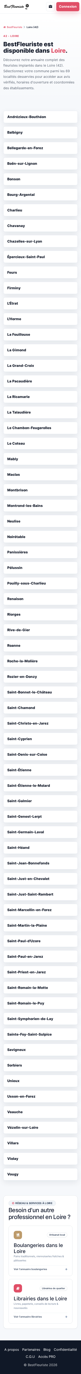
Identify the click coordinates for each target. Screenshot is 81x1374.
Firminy (14, 288)
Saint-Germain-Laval (25, 832)
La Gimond (16, 350)
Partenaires (31, 1349)
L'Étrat (12, 303)
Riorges (14, 614)
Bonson (13, 179)
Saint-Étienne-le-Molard (28, 785)
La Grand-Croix (20, 366)
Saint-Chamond (21, 708)
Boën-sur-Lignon (22, 163)
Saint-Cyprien (19, 739)
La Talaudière (19, 412)
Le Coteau (16, 443)
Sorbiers (14, 1065)
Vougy (12, 1174)
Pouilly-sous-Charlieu (26, 583)
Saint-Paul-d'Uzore (23, 941)
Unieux (13, 1081)
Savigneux (16, 1050)
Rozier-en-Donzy (22, 677)
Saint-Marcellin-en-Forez (29, 910)
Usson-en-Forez (21, 1096)
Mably (12, 459)
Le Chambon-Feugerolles (29, 428)
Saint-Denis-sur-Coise (27, 754)
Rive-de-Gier (18, 630)
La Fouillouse (18, 334)
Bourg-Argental (21, 195)
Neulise (13, 521)
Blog (46, 1349)
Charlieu (14, 210)
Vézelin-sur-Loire (22, 1127)
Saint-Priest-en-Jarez (26, 972)
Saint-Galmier (19, 801)
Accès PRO (46, 1356)
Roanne (13, 645)
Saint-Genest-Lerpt (24, 816)
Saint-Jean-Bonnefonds (28, 863)
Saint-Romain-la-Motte (27, 988)
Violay (12, 1159)
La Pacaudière (19, 381)
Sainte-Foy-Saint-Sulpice (29, 1034)
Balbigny (15, 132)
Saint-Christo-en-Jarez (28, 723)
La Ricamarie (18, 397)
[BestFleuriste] (19, 7)
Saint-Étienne (19, 770)
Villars (13, 1143)
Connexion (68, 6)
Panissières (17, 552)
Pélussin (14, 568)
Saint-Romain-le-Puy (25, 1003)
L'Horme (14, 319)
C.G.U (30, 1356)
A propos (11, 1349)
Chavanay (16, 226)
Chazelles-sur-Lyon (24, 241)
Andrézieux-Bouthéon (26, 117)
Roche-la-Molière (22, 661)
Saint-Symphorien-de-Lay (30, 1019)
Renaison (15, 599)
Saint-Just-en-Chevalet (28, 879)
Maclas (13, 474)
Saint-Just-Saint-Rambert (30, 894)
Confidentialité (65, 1349)
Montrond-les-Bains (25, 506)
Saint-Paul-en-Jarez (25, 956)
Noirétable (16, 537)
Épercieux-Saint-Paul (26, 257)
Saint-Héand (18, 848)
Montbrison (17, 490)
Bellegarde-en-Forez (25, 148)
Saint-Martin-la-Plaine (27, 925)
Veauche (15, 1112)
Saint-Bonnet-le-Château (29, 692)
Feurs (12, 272)
